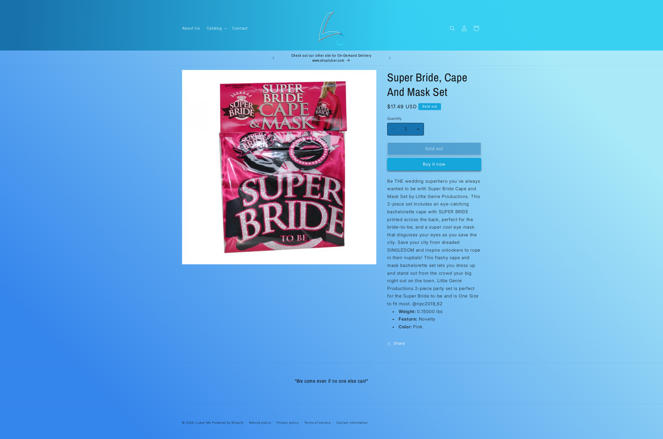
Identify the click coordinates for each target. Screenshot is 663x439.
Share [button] (399, 343)
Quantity (394, 118)
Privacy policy (288, 422)
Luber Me (203, 422)
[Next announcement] (389, 58)
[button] (216, 28)
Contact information (352, 422)
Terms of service (317, 422)
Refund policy (260, 422)
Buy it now (434, 164)
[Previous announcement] (273, 58)
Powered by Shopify (227, 422)
